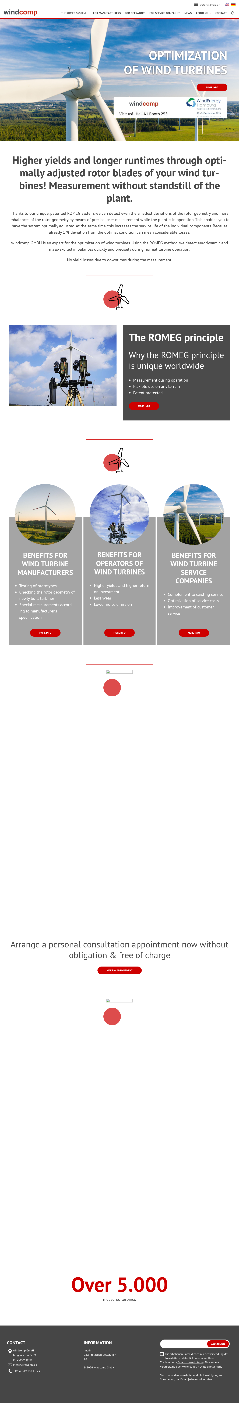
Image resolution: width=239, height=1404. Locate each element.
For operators (135, 13)
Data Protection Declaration (100, 1354)
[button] (7, 1396)
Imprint (88, 1350)
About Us (202, 13)
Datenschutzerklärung (190, 1362)
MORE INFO (212, 87)
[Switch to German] (233, 5)
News (188, 13)
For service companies (164, 13)
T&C (86, 1359)
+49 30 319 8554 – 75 (26, 1370)
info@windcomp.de (25, 1364)
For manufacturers (107, 13)
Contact (221, 13)
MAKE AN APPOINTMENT (119, 970)
